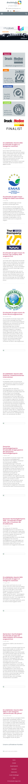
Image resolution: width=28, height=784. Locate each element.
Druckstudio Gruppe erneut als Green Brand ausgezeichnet (14, 313)
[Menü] (2, 13)
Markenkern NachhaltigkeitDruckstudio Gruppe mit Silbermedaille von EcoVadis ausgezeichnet (12, 636)
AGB (14, 778)
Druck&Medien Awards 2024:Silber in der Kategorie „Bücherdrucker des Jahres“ (13, 711)
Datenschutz (14, 772)
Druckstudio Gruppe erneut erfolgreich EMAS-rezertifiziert (13, 197)
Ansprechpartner (14, 766)
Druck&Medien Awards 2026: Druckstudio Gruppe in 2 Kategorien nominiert (13, 144)
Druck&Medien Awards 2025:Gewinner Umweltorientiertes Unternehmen (13, 375)
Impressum (14, 769)
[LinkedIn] (8, 11)
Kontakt (14, 763)
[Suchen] (26, 13)
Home (14, 760)
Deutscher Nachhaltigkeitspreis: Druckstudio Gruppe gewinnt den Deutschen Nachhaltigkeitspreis (13, 450)
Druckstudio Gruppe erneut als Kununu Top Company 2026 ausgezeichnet (14, 254)
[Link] (14, 2)
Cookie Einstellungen (14, 775)
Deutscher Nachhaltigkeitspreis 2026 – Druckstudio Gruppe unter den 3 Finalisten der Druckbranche (14, 521)
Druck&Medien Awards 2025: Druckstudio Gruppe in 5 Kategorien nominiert (13, 579)
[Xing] (10, 11)
